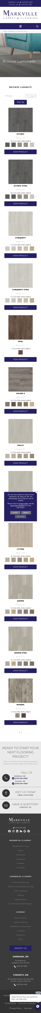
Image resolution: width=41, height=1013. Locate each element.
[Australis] (32, 404)
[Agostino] (20, 431)
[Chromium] (19, 144)
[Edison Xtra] (26, 663)
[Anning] (13, 611)
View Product (20, 152)
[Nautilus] (32, 559)
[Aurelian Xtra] (19, 300)
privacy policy (23, 503)
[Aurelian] (19, 248)
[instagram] (13, 831)
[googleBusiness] (24, 831)
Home (5, 31)
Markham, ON (13, 2)
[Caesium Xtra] (20, 172)
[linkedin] (17, 831)
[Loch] (26, 559)
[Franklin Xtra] (32, 663)
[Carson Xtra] (19, 663)
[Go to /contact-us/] (20, 805)
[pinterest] (28, 831)
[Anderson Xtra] (20, 638)
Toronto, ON (13, 4)
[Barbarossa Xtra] (32, 300)
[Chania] (20, 327)
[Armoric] (19, 456)
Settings (20, 516)
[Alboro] (13, 456)
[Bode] (19, 404)
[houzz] (21, 831)
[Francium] (32, 144)
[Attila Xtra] (20, 275)
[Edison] (26, 611)
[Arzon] (26, 456)
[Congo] (20, 690)
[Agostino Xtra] (20, 483)
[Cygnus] (13, 404)
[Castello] (32, 456)
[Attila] (20, 223)
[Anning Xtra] (13, 663)
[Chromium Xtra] (19, 196)
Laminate (11, 31)
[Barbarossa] (32, 248)
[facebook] (9, 831)
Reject (26, 512)
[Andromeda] (20, 379)
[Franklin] (32, 611)
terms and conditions (17, 505)
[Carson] (19, 611)
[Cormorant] (19, 559)
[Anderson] (20, 587)
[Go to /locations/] (20, 793)
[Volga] (23, 715)
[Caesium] (20, 120)
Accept (15, 512)
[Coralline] (13, 559)
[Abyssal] (20, 535)
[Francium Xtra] (32, 196)
